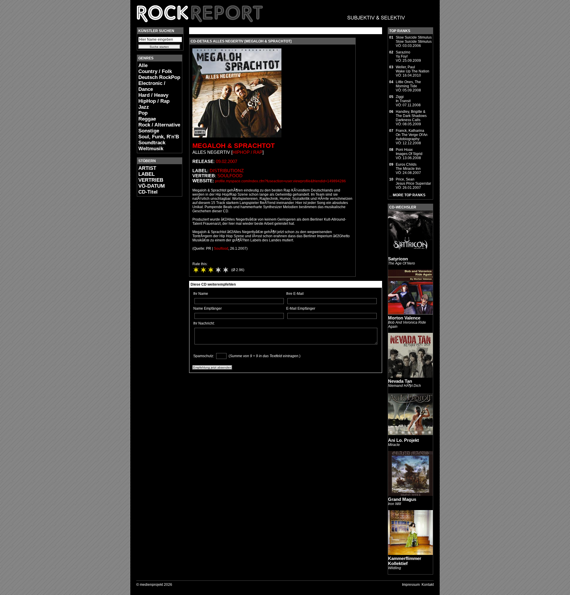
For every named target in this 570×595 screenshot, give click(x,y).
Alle (143, 65)
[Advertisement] (154, 290)
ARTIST (147, 168)
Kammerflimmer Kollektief (404, 561)
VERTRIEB (150, 180)
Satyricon (398, 258)
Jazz (143, 107)
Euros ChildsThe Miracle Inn (408, 166)
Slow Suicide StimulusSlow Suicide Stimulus (414, 39)
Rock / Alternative (159, 125)
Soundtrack (151, 142)
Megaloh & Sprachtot (233, 145)
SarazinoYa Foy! (403, 54)
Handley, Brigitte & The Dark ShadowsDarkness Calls (411, 116)
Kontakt (428, 585)
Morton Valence (404, 317)
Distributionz (227, 170)
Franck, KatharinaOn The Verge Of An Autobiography (412, 135)
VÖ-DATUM (151, 186)
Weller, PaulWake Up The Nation (412, 69)
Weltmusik (150, 148)
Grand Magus (402, 499)
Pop (143, 113)
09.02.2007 (226, 161)
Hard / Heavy (153, 95)
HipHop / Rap (154, 101)
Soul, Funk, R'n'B (158, 137)
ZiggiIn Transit (403, 99)
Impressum (411, 585)
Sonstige (148, 131)
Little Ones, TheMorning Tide (408, 84)
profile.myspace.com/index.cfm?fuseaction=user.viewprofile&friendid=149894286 (280, 181)
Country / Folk (155, 71)
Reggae (147, 119)
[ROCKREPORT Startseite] (271, 25)
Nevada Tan (400, 381)
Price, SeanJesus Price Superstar (413, 181)
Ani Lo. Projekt (403, 440)
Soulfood (230, 175)
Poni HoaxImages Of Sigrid (409, 152)
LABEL (146, 174)
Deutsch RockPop (159, 77)
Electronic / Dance (151, 86)
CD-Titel (148, 192)
